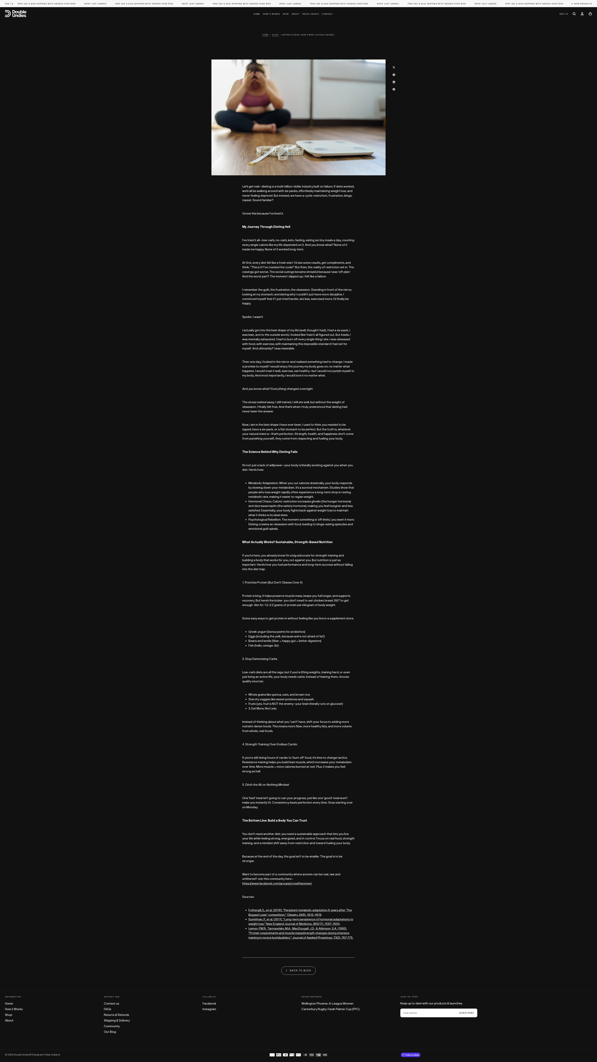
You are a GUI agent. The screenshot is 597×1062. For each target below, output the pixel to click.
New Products (583, 4)
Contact (327, 14)
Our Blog (110, 1031)
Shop (286, 14)
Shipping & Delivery (117, 1020)
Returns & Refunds (116, 1014)
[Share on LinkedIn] (394, 82)
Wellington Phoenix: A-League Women (327, 1003)
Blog (275, 35)
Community (112, 1026)
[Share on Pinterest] (394, 74)
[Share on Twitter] (394, 67)
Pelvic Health (310, 14)
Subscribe (466, 1013)
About (295, 14)
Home (257, 14)
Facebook (209, 1003)
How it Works (271, 14)
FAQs (107, 1009)
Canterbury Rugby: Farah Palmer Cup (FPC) (330, 1009)
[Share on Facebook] (394, 89)
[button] (9, 3)
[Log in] (582, 14)
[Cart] (590, 14)
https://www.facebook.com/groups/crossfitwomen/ (277, 883)
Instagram (209, 1009)
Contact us (111, 1003)
